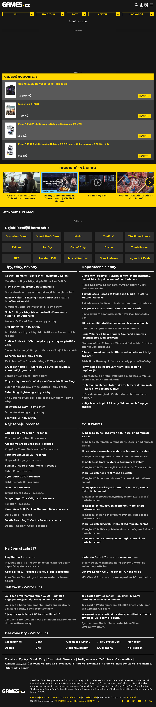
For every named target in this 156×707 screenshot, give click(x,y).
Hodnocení (136, 14)
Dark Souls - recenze (18, 514)
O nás (94, 697)
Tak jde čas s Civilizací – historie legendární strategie (117, 303)
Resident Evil (47, 258)
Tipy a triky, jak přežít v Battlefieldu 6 (29, 286)
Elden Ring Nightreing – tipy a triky (28, 392)
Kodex (77, 697)
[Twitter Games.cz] (128, 701)
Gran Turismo (109, 258)
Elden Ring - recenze (18, 471)
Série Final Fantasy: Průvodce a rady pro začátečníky (116, 361)
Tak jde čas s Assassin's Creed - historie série (112, 308)
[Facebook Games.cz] (122, 701)
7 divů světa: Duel (109, 641)
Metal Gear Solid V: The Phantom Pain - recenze (36, 509)
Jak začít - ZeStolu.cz (23, 587)
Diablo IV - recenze (17, 487)
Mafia (78, 236)
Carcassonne (13, 641)
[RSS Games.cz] (150, 701)
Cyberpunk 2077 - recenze (22, 476)
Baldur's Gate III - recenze (22, 482)
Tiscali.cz (11, 659)
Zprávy (23, 659)
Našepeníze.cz (125, 663)
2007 (75, 14)
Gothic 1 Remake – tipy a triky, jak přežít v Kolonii (37, 275)
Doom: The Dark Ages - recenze (26, 525)
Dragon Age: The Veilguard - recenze (29, 498)
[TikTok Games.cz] (145, 701)
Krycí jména (105, 647)
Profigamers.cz (87, 659)
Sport (33, 659)
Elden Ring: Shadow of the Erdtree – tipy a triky (36, 386)
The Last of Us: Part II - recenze (25, 438)
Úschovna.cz (36, 663)
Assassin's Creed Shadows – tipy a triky (31, 321)
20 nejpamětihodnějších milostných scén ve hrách (115, 323)
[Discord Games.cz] (139, 701)
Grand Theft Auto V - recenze (24, 493)
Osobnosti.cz (123, 659)
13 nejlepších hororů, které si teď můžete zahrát (113, 462)
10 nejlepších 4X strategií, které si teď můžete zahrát (116, 467)
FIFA (16, 258)
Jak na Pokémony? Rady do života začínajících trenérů (41, 350)
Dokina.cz (93, 663)
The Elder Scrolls (139, 236)
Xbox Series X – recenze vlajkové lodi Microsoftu (37, 571)
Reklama (34, 697)
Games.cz (69, 659)
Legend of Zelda (139, 258)
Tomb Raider (139, 247)
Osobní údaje (66, 697)
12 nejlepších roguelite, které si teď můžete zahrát (115, 456)
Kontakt (86, 697)
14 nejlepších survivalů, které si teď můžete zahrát (115, 524)
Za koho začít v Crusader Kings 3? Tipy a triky (35, 361)
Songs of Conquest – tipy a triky (26, 376)
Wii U (16, 14)
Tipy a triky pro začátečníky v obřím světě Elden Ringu (40, 381)
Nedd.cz (51, 663)
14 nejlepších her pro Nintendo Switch (107, 473)
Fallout (16, 247)
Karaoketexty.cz (15, 663)
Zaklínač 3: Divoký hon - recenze (26, 432)
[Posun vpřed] (149, 182)
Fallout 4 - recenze (17, 504)
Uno (38, 647)
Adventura (48, 14)
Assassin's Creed (16, 236)
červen (102, 14)
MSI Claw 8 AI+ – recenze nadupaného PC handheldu (116, 577)
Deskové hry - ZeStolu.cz (26, 633)
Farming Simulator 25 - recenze (25, 454)
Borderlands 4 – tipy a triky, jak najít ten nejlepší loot (39, 292)
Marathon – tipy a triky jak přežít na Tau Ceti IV (35, 281)
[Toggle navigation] (151, 5)
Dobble (9, 647)
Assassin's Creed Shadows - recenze (29, 443)
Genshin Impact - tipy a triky (23, 355)
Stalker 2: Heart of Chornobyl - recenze (30, 465)
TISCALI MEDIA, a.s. (64, 701)
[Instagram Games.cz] (133, 701)
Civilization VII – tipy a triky (22, 326)
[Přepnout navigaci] (141, 5)
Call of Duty (78, 247)
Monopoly (134, 641)
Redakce (44, 697)
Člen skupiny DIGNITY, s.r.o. (87, 701)
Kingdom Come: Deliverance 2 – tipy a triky (33, 306)
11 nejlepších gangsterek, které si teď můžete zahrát (116, 451)
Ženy (42, 659)
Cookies (54, 697)
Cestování (54, 659)
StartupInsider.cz (17, 668)
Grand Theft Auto (47, 236)
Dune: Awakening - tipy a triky (25, 412)
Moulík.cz (65, 663)
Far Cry (47, 247)
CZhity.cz (108, 663)
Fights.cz (79, 663)
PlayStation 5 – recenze (20, 557)
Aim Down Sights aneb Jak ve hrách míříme (110, 328)
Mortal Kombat (78, 258)
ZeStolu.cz (106, 659)
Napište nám (131, 697)
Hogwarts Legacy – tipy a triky (25, 406)
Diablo (109, 247)
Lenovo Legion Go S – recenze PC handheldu (111, 571)
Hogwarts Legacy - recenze (23, 460)
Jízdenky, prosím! (77, 647)
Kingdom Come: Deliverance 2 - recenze (31, 449)
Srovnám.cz (144, 663)
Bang (39, 641)
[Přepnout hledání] (136, 5)
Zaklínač (108, 236)
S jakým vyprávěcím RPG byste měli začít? (32, 614)
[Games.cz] (16, 5)
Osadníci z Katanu (78, 641)
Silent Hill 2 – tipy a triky (20, 417)
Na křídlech (135, 647)
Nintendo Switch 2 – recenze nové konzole (110, 557)
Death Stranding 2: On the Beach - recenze (33, 520)
